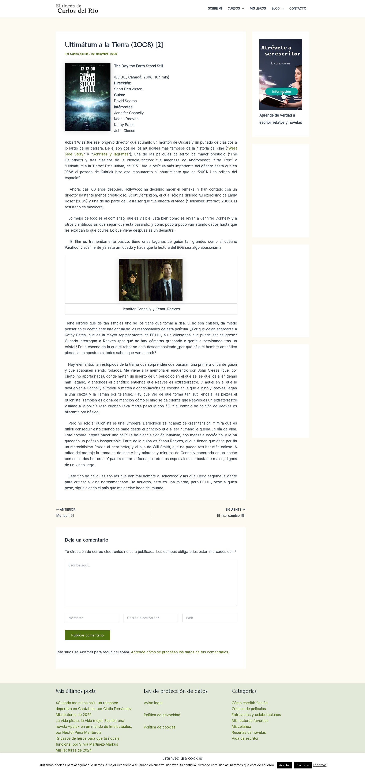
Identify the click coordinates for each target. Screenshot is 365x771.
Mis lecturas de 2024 (74, 750)
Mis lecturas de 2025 (74, 715)
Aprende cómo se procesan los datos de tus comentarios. (180, 652)
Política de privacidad (162, 715)
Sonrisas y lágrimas (110, 154)
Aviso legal (153, 703)
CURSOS (234, 8)
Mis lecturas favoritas (250, 721)
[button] (242, 8)
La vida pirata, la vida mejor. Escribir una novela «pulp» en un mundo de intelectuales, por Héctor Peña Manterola (94, 727)
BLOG (276, 8)
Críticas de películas (249, 709)
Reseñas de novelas (249, 732)
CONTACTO (297, 8)
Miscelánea (241, 726)
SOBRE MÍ (215, 8)
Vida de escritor (245, 738)
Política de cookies (160, 727)
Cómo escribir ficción (250, 703)
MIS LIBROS (258, 8)
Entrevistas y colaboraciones (256, 715)
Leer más (320, 765)
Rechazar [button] (303, 765)
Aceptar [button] (284, 765)
